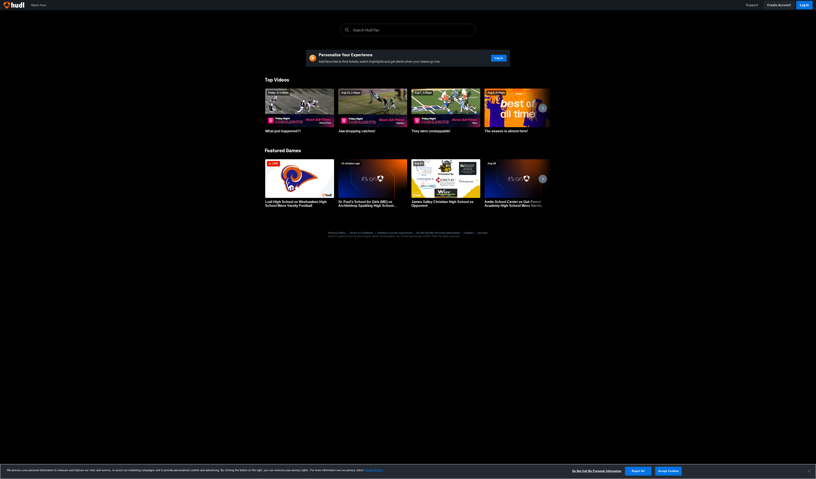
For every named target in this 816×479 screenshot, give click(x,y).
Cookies (469, 232)
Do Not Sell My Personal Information (438, 232)
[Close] (809, 471)
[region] (408, 471)
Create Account (779, 5)
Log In (804, 5)
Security (482, 232)
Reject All (638, 471)
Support (752, 5)
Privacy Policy (337, 232)
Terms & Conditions (361, 232)
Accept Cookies (668, 471)
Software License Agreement (394, 232)
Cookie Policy (374, 470)
